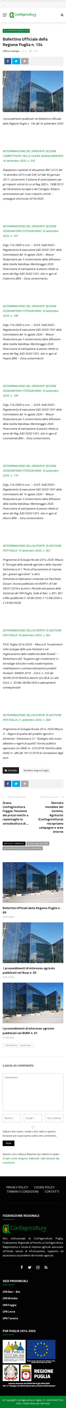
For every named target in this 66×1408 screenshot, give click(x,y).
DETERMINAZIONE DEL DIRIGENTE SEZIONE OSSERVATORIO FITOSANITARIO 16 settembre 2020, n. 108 (30, 310)
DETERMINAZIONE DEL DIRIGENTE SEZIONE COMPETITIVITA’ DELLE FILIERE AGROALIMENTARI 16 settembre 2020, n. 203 (33, 155)
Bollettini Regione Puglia (16, 30)
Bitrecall (45, 1403)
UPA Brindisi (10, 1298)
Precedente (11, 1045)
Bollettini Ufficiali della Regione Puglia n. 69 (31, 910)
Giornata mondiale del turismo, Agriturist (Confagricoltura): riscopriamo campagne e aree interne (50, 817)
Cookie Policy (44, 1187)
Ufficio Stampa (11, 51)
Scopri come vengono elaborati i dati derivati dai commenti (31, 1160)
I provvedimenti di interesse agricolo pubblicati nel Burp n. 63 (29, 970)
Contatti (52, 1192)
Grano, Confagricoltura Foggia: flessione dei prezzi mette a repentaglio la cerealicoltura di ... (15, 813)
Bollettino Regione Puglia (36, 770)
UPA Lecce (9, 1311)
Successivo (25, 1045)
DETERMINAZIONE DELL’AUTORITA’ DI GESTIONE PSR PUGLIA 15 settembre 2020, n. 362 (32, 548)
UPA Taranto (10, 1318)
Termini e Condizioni (23, 1192)
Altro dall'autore (38, 844)
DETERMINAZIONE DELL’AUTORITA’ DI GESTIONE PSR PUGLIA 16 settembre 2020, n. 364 (32, 633)
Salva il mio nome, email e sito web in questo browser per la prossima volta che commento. (30, 1133)
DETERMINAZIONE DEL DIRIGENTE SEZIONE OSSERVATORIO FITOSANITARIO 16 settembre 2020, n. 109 (30, 390)
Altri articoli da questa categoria (22, 848)
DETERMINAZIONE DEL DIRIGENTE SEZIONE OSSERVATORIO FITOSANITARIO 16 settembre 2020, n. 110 (30, 470)
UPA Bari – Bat (11, 1291)
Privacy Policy (17, 1187)
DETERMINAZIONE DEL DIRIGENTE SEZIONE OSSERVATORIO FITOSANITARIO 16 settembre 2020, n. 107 (30, 231)
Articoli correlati (14, 844)
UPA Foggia (9, 1305)
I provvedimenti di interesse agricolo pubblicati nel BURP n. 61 (28, 1030)
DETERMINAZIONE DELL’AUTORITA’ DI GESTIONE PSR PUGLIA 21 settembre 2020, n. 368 (32, 717)
